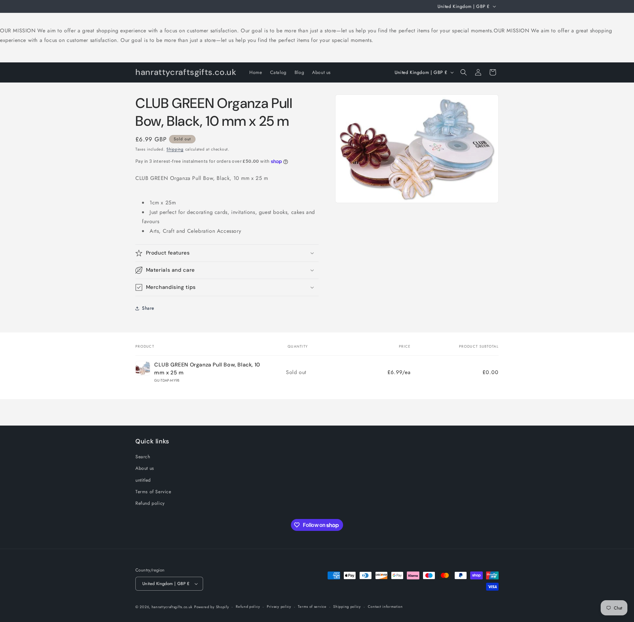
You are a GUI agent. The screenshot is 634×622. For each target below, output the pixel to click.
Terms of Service (153, 491)
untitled (143, 480)
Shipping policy (347, 606)
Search (142, 456)
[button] (463, 72)
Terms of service (312, 606)
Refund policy (150, 503)
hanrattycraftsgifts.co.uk (172, 606)
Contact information (385, 606)
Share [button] (148, 308)
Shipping (175, 149)
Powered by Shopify (211, 606)
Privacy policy (279, 606)
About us (144, 468)
